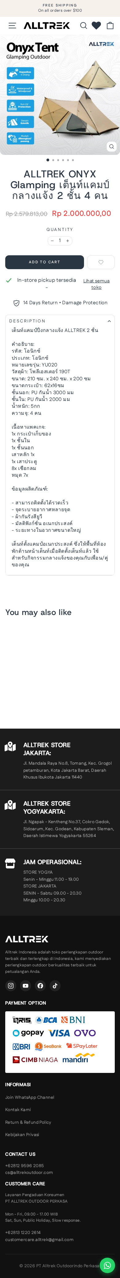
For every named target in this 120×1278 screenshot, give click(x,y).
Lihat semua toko (96, 284)
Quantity (60, 230)
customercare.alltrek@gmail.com (39, 1240)
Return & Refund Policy (28, 1122)
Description (27, 321)
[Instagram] (10, 985)
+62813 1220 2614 (23, 1233)
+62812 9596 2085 (24, 1166)
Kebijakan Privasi (22, 1135)
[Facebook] (40, 985)
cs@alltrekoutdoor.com (29, 1173)
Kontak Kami (18, 1110)
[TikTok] (55, 985)
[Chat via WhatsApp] (107, 1265)
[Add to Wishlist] (101, 262)
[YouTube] (25, 985)
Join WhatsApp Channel (29, 1097)
